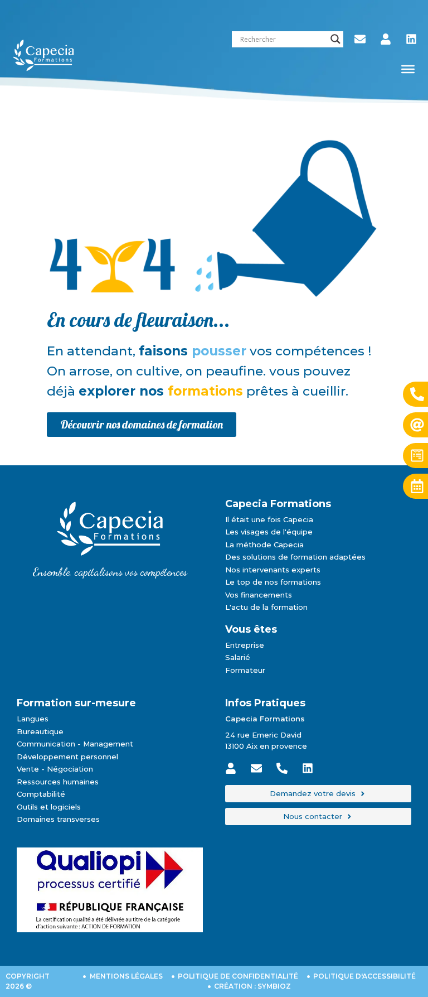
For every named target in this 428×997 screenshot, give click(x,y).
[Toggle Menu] (408, 69)
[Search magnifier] (335, 39)
